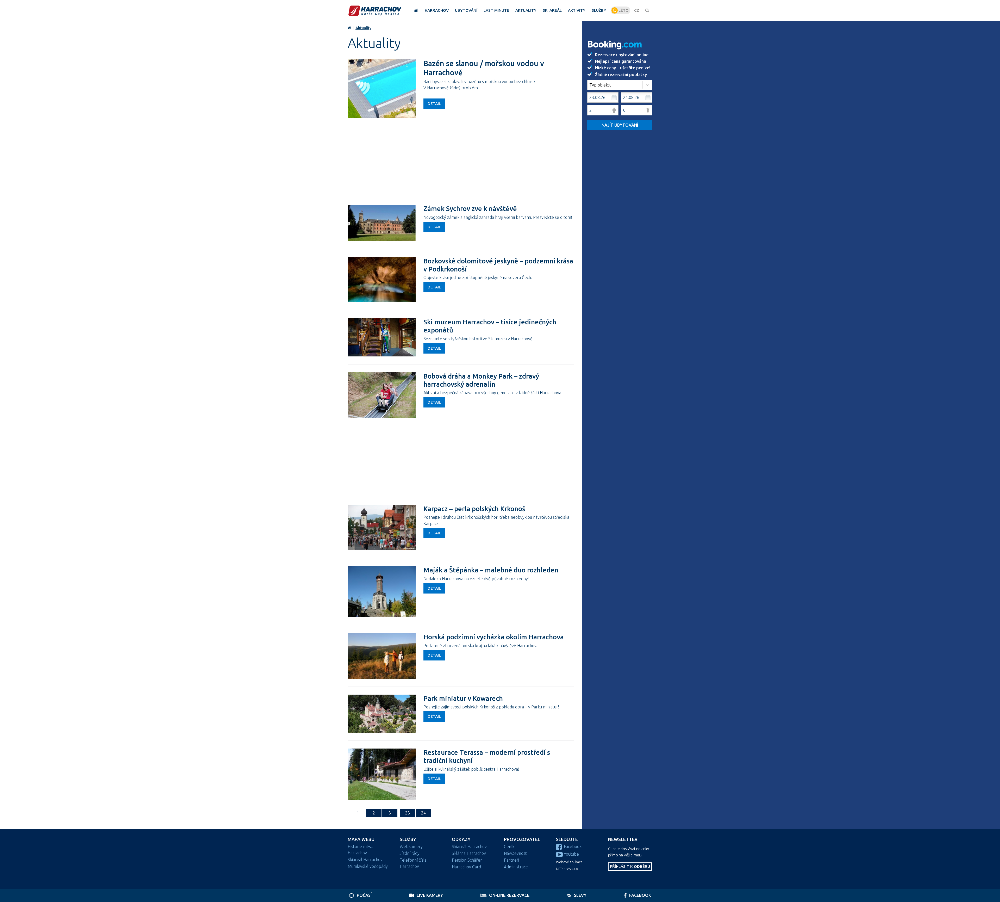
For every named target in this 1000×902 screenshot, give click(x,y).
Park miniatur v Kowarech (463, 698)
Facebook (573, 846)
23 (407, 813)
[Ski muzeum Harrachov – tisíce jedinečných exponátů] (382, 337)
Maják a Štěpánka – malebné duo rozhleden (490, 570)
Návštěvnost (515, 853)
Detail (434, 103)
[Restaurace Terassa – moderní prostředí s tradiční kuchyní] (382, 774)
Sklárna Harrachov (469, 853)
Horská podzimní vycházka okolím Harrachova (493, 637)
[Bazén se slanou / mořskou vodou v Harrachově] (382, 88)
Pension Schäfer (467, 860)
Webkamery (411, 846)
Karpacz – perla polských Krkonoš (474, 508)
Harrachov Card (466, 866)
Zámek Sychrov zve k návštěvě (470, 208)
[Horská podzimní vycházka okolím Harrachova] (382, 655)
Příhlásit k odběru (630, 866)
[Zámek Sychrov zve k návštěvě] (382, 223)
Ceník (509, 846)
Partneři (511, 860)
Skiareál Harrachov (365, 859)
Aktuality (363, 28)
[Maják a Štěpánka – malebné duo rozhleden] (382, 591)
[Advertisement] (461, 160)
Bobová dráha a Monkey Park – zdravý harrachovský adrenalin (481, 380)
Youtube (571, 854)
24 (423, 813)
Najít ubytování (620, 125)
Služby (408, 839)
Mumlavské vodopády (368, 866)
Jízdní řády (410, 853)
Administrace (516, 866)
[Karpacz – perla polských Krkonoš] (382, 527)
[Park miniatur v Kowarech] (382, 714)
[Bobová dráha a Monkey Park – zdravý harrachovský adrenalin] (382, 395)
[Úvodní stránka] (375, 10)
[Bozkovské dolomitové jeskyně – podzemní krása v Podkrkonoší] (382, 279)
